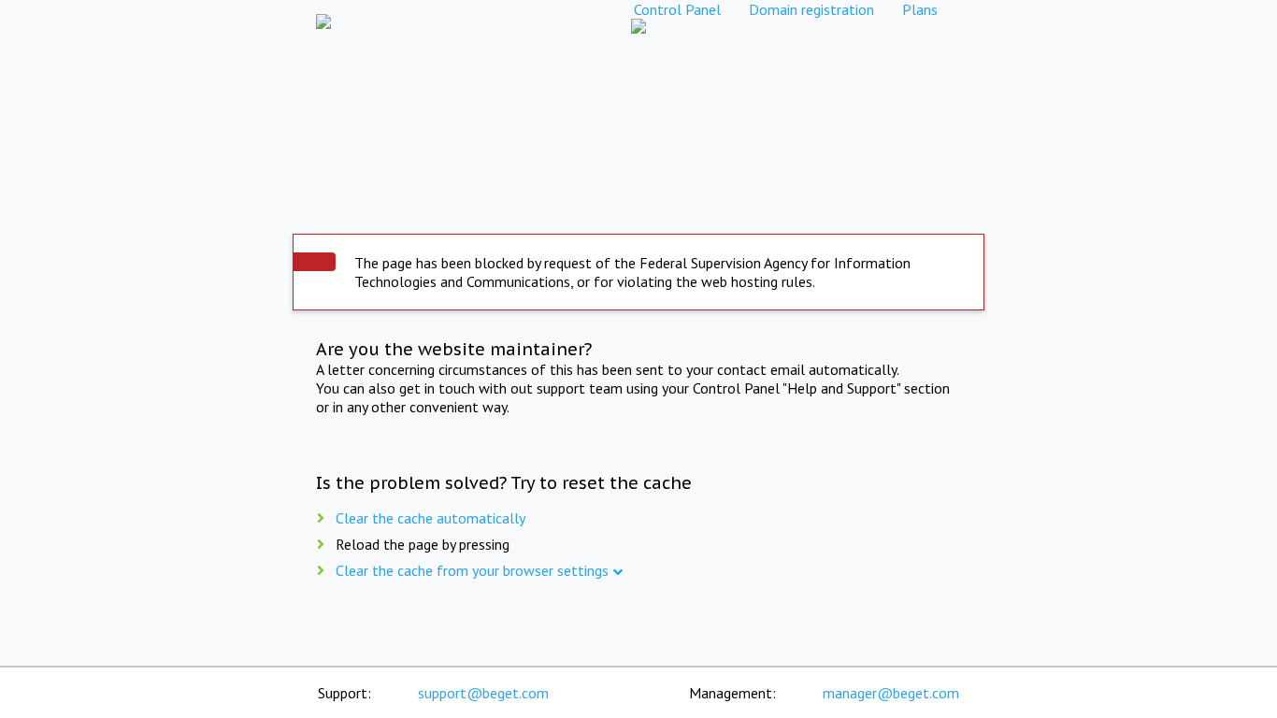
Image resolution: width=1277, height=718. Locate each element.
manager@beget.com (891, 692)
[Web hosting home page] (323, 9)
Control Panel (677, 9)
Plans (920, 9)
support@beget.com (483, 692)
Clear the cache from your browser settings (472, 570)
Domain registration (811, 9)
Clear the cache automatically (430, 518)
